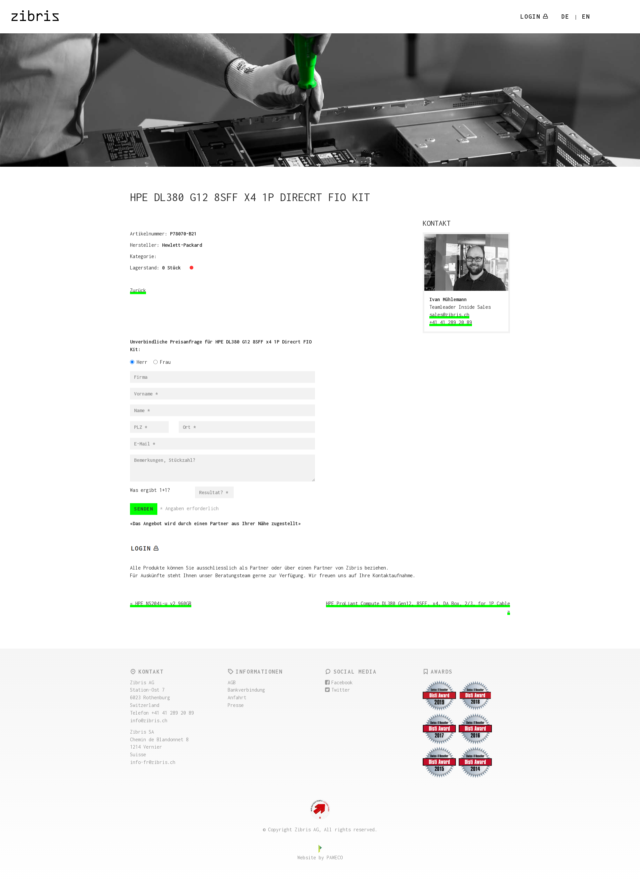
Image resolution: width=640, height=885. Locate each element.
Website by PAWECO (320, 857)
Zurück (138, 290)
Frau (165, 362)
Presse (236, 705)
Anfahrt (237, 697)
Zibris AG (39, 16)
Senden (143, 509)
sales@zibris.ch (449, 314)
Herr (142, 362)
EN (586, 16)
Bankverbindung (246, 690)
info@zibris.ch (148, 720)
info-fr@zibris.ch (152, 762)
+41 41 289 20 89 (450, 322)
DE (565, 16)
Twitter (340, 690)
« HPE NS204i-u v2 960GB (160, 603)
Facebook (342, 682)
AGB (232, 682)
